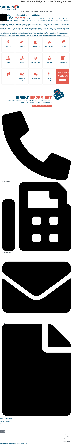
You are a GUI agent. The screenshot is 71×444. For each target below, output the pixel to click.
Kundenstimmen (34, 11)
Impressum (67, 438)
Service (27, 11)
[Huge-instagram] (4, 431)
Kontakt (68, 436)
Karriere (46, 11)
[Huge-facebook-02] (1, 431)
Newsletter (67, 434)
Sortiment (21, 11)
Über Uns (41, 11)
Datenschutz (66, 441)
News (50, 11)
